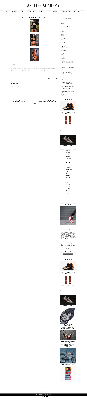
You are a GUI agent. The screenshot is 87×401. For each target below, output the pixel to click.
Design (40, 11)
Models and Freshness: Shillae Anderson (68, 62)
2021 (62, 30)
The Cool (68, 186)
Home (7, 11)
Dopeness (68, 162)
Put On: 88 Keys (64, 79)
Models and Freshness (17, 78)
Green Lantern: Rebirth (65, 92)
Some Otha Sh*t (68, 179)
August (63, 53)
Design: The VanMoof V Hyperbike (68, 364)
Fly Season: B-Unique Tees (66, 82)
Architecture (56, 11)
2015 (62, 38)
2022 (62, 28)
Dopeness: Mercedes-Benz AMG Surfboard (68, 346)
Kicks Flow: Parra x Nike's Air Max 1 (68, 328)
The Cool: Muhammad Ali (66, 88)
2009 (62, 46)
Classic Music (66, 11)
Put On (68, 171)
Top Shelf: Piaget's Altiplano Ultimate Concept (68, 325)
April (63, 58)
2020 (62, 31)
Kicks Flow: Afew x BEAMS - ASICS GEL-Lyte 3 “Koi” (68, 342)
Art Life (47, 11)
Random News (68, 173)
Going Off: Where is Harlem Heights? (67, 61)
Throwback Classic (68, 188)
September (63, 51)
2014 (62, 39)
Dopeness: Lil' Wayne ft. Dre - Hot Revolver (68, 67)
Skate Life (68, 177)
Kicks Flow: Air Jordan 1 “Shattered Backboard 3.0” (68, 113)
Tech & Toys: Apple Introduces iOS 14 (68, 381)
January (63, 95)
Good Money (68, 165)
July (62, 54)
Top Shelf (23, 11)
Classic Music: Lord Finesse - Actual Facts (68, 91)
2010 (62, 45)
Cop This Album (68, 158)
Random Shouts (68, 175)
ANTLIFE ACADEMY (43, 5)
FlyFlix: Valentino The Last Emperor (67, 72)
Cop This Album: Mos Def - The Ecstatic (68, 66)
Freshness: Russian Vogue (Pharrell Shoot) (68, 78)
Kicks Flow (14, 11)
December (63, 47)
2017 (62, 35)
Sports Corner (77, 11)
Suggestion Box (68, 182)
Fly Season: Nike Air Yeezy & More (67, 83)
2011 (62, 43)
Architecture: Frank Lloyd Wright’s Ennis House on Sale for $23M (68, 132)
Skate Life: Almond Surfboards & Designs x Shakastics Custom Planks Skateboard (68, 127)
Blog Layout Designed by (43, 394)
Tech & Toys (32, 11)
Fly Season (68, 164)
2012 (62, 42)
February (63, 94)
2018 (62, 34)
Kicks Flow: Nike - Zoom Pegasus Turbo (68, 146)
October (63, 50)
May (63, 57)
